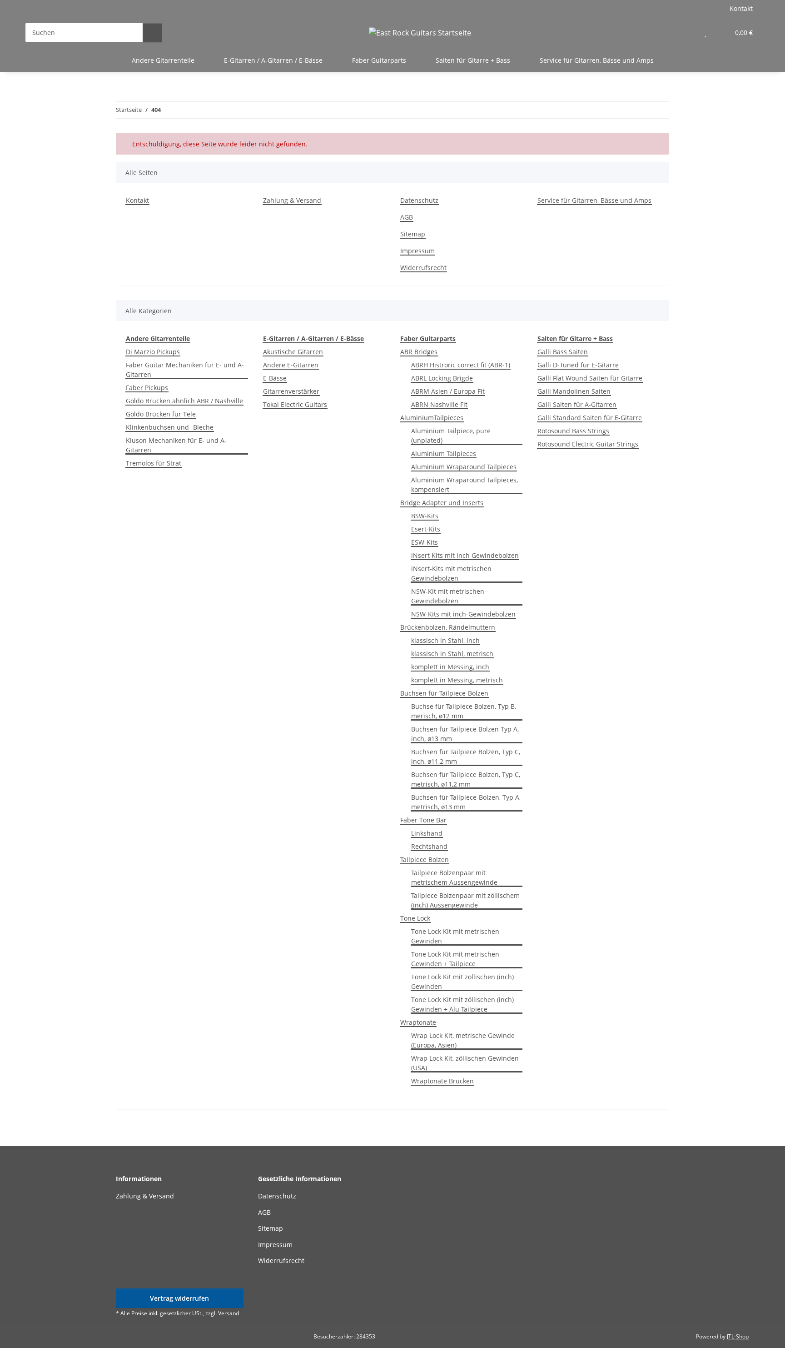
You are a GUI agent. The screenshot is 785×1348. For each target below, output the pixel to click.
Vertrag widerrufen (179, 1298)
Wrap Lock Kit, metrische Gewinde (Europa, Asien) (463, 1040)
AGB (406, 217)
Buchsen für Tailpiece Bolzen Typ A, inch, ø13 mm (465, 734)
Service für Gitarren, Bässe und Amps (597, 60)
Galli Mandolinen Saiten (574, 391)
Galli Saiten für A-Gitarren (576, 404)
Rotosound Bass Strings (573, 430)
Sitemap (412, 234)
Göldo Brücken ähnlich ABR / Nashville (184, 400)
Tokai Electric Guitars (295, 404)
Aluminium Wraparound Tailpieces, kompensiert (464, 485)
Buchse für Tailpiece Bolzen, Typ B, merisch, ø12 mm (463, 711)
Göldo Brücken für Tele (161, 414)
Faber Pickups (147, 387)
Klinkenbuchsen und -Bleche (170, 427)
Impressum (417, 250)
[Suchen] (152, 32)
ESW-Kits (424, 542)
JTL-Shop (738, 1336)
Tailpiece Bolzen (424, 859)
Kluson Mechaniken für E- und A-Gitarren (176, 445)
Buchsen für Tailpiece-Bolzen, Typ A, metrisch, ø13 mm (466, 802)
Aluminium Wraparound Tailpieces (464, 466)
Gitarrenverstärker (291, 391)
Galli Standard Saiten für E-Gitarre (589, 417)
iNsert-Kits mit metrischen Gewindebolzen (451, 573)
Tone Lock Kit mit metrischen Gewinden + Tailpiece (455, 959)
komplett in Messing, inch (450, 666)
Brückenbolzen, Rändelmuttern (447, 627)
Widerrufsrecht (423, 267)
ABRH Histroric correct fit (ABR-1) (460, 365)
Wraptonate (418, 1022)
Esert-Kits (425, 529)
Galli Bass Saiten (562, 351)
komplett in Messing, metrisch (457, 680)
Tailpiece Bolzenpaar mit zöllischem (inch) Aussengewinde (465, 900)
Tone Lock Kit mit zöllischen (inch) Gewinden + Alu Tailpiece (462, 1004)
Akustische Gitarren (293, 351)
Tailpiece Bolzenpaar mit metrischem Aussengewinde (454, 877)
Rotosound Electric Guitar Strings (587, 444)
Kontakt (741, 8)
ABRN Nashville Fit (439, 404)
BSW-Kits (424, 515)
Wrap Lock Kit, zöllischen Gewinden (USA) (465, 1063)
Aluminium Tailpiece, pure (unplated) (451, 435)
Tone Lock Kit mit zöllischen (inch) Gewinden (462, 981)
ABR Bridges (418, 351)
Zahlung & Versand (292, 200)
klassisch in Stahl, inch (445, 640)
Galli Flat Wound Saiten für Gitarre (589, 378)
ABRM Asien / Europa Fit (448, 391)
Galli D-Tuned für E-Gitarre (578, 365)
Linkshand (426, 833)
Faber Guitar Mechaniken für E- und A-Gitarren (185, 370)
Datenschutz (419, 200)
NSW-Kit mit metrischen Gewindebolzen (447, 596)
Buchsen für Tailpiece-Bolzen (444, 693)
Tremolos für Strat (153, 463)
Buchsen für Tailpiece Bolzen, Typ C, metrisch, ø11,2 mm (465, 779)
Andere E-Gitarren (290, 365)
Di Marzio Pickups (153, 351)
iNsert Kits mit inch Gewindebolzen (465, 555)
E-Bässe (275, 378)
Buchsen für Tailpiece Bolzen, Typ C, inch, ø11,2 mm (465, 756)
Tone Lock (415, 918)
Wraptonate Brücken (442, 1081)
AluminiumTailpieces (431, 417)
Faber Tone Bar (423, 820)
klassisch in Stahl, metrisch (452, 653)
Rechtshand (429, 846)
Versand (228, 1313)
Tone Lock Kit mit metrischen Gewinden (455, 936)
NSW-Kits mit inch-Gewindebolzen (463, 614)
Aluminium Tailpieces (443, 453)
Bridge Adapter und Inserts (441, 502)
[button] (687, 32)
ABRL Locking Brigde (442, 378)
